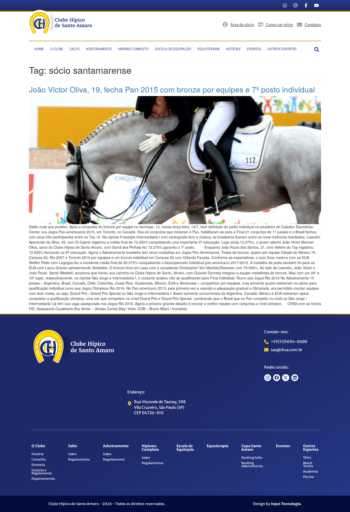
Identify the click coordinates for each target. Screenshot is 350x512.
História (38, 454)
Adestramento (99, 49)
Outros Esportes (282, 49)
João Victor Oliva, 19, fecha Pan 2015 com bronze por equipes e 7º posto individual (172, 89)
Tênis (307, 457)
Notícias (233, 49)
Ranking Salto (251, 457)
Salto (75, 49)
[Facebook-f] (306, 5)
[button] (316, 49)
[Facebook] (276, 377)
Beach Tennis (308, 464)
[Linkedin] (294, 377)
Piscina (308, 477)
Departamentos (43, 478)
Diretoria (38, 465)
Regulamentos (79, 459)
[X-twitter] (285, 377)
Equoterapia (209, 49)
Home (39, 49)
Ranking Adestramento (252, 464)
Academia (310, 471)
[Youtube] (316, 5)
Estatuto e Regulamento (42, 471)
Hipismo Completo (133, 49)
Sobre (72, 454)
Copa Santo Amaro (251, 448)
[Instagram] (295, 5)
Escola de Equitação (173, 49)
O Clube (56, 49)
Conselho (39, 459)
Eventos (254, 49)
